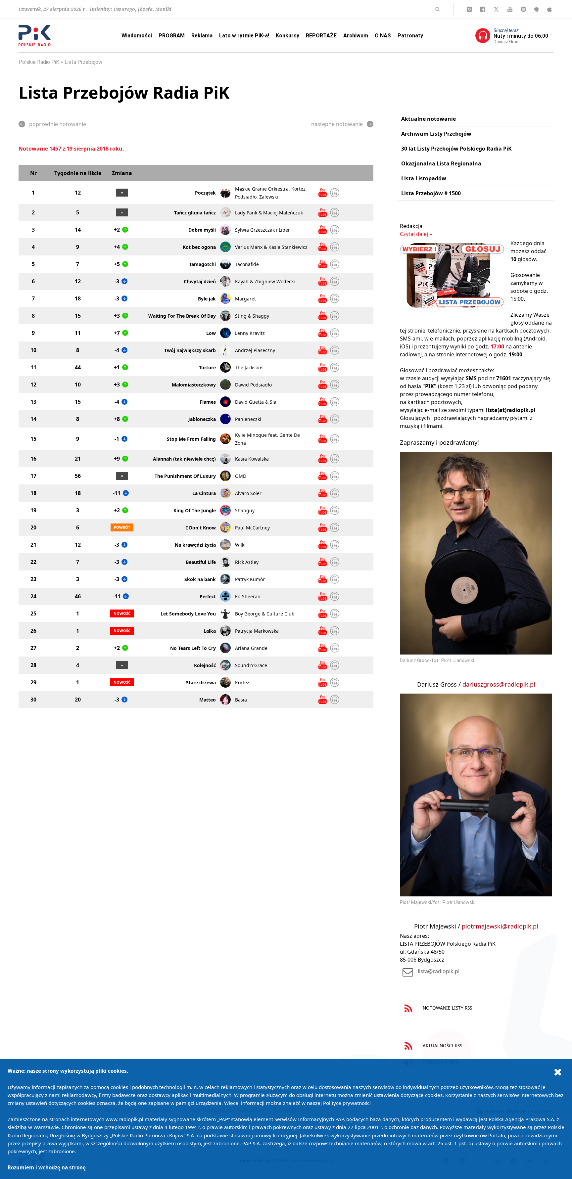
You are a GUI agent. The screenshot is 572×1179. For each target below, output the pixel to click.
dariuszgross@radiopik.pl (498, 684)
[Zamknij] (557, 1072)
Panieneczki (248, 419)
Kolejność (205, 665)
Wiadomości (136, 35)
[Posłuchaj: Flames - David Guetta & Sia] (334, 401)
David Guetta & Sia (255, 402)
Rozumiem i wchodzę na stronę (47, 1167)
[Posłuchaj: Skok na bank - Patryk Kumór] (334, 579)
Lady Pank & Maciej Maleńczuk (269, 212)
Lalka (210, 631)
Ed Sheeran (248, 596)
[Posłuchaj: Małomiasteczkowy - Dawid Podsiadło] (334, 384)
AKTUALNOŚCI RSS (441, 1045)
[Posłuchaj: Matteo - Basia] (334, 699)
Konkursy (287, 35)
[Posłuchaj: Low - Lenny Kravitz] (334, 333)
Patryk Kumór (250, 579)
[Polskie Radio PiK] (35, 35)
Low (211, 333)
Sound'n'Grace (251, 665)
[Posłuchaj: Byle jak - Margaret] (334, 298)
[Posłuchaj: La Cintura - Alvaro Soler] (334, 493)
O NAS (383, 35)
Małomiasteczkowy (194, 385)
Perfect (208, 596)
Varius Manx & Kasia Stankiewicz (271, 247)
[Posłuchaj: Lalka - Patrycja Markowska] (334, 630)
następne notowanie (337, 124)
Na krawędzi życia (195, 545)
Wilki (240, 545)
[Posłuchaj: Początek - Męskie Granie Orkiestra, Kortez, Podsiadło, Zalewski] (334, 192)
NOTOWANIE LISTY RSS (446, 1008)
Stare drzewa (201, 682)
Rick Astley (247, 562)
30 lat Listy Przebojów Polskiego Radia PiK (456, 148)
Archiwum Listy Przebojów (436, 133)
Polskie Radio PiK (39, 62)
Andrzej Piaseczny (255, 350)
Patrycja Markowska (257, 631)
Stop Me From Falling (191, 439)
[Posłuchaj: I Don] (334, 527)
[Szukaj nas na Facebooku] (482, 9)
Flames (208, 402)
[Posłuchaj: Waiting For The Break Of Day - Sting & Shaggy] (334, 315)
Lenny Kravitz (250, 333)
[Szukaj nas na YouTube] (509, 9)
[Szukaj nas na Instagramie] (469, 9)
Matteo (207, 700)
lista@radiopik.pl (438, 971)
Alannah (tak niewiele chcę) (184, 459)
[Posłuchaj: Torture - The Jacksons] (334, 367)
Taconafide (247, 264)
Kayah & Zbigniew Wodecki (265, 281)
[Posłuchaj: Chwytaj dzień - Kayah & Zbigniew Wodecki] (334, 281)
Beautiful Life (201, 562)
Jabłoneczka (202, 419)
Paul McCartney (252, 527)
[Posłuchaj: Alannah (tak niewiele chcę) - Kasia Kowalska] (334, 458)
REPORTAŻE (321, 35)
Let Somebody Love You (188, 614)
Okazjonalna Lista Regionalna (441, 163)
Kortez (242, 682)
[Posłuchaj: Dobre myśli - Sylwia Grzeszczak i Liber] (334, 229)
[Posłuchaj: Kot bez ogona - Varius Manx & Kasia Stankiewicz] (334, 246)
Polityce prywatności (347, 1103)
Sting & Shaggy (252, 316)
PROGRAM (172, 35)
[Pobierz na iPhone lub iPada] (549, 9)
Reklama (202, 35)
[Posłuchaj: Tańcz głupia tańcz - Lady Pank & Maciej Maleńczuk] (334, 212)
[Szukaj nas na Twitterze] (496, 9)
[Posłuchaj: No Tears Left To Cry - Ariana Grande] (334, 648)
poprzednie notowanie (57, 124)
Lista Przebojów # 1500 (431, 193)
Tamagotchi (202, 264)
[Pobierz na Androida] (536, 9)
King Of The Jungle (194, 510)
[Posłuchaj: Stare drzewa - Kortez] (334, 682)
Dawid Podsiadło (253, 385)
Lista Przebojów (83, 62)
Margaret (245, 298)
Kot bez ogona (199, 247)
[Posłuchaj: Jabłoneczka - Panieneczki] (334, 419)
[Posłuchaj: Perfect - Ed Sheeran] (334, 596)
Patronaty (410, 35)
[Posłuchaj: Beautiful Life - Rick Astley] (334, 562)
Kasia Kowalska (252, 459)
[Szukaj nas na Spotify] (523, 9)
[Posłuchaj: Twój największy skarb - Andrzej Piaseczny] (334, 350)
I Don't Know (201, 527)
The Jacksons (249, 367)
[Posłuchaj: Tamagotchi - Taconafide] (334, 264)
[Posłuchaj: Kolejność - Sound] (334, 665)
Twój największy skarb (190, 350)
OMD (240, 476)
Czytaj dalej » (416, 234)
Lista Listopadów (423, 178)
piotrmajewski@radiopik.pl (500, 926)
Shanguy (245, 510)
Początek (205, 193)
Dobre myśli (202, 230)
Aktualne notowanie (428, 118)
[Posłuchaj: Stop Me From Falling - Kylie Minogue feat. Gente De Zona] (334, 438)
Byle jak (207, 298)
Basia (241, 700)
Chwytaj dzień (200, 281)
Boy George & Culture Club (265, 614)
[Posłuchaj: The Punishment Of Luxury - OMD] (334, 475)
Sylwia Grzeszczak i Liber (262, 230)
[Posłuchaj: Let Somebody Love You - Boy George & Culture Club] (334, 613)
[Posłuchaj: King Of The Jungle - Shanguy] (334, 510)
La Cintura (204, 493)
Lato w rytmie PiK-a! (244, 35)
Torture (207, 367)
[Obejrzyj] (322, 192)
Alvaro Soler (248, 493)
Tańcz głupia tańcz (195, 212)
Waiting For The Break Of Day (182, 316)
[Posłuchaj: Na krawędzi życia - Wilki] (334, 544)
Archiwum (355, 35)
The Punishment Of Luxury (185, 476)
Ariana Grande (251, 648)
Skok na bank (200, 579)
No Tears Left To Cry (193, 648)
